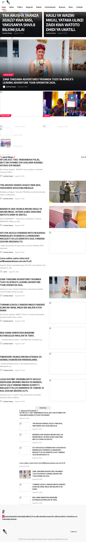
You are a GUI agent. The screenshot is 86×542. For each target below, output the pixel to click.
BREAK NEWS (8, 74)
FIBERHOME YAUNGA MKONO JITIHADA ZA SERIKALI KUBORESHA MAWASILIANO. (64, 121)
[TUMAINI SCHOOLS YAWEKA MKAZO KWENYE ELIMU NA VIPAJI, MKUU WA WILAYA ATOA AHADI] (67, 313)
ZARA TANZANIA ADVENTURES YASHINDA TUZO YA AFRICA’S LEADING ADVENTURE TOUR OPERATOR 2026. (38, 80)
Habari (46, 115)
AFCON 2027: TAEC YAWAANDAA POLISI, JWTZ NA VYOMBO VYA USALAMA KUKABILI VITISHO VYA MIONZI (21, 162)
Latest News (7, 157)
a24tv (5, 272)
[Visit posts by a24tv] (1, 271)
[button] (4, 2)
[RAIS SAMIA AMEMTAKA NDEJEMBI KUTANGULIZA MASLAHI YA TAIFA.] (21, 103)
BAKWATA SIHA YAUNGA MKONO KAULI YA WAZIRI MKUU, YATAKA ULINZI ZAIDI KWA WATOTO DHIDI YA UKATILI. (64, 18)
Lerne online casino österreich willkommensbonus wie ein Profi (15, 259)
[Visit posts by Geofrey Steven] (4, 86)
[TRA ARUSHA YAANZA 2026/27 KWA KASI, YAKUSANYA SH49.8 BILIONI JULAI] (67, 192)
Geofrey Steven (7, 33)
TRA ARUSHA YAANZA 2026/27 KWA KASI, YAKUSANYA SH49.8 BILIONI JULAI (20, 22)
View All (83, 157)
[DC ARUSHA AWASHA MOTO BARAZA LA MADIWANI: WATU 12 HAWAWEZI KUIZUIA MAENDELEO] (5, 132)
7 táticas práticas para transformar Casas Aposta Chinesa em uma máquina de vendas (34, 151)
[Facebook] (80, 531)
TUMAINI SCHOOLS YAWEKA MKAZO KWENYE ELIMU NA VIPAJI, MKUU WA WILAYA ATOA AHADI (22, 307)
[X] (82, 531)
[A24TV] (8, 2)
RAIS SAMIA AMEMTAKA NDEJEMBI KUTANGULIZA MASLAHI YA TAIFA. (17, 121)
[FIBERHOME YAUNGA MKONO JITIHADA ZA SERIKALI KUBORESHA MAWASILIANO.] (64, 103)
